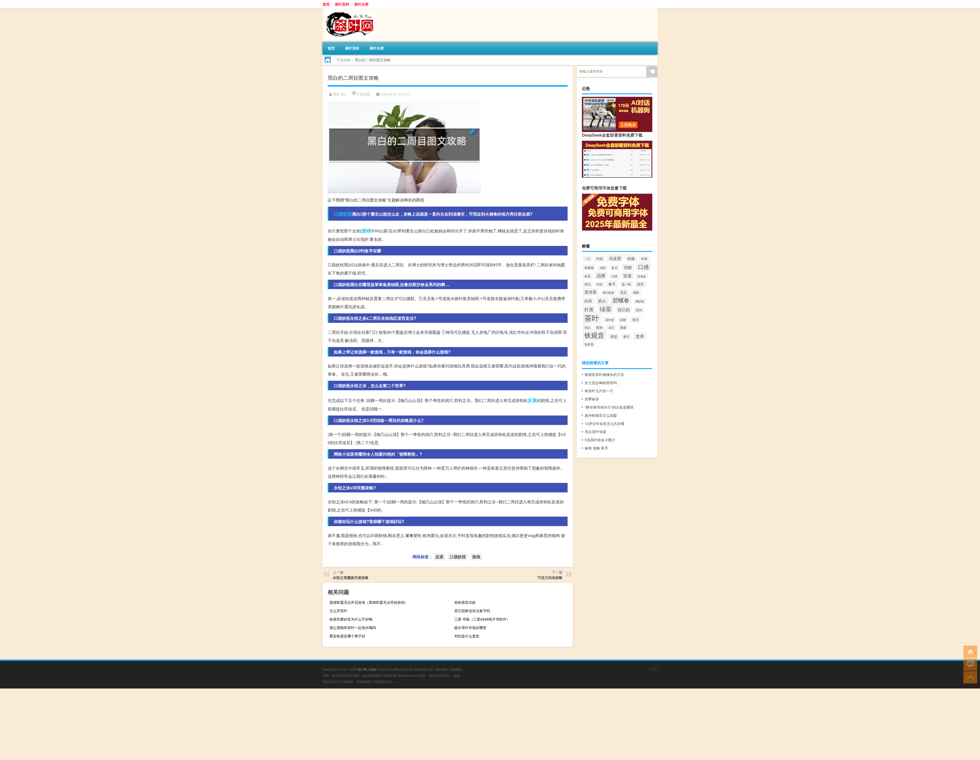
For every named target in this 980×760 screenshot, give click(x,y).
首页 (326, 4)
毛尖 (623, 292)
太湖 (614, 276)
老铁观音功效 (465, 602)
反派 (532, 400)
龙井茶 (589, 344)
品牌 (601, 275)
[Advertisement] (153, 724)
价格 (631, 258)
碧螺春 (620, 300)
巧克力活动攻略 (549, 577)
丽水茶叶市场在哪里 (470, 627)
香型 (613, 336)
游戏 (366, 230)
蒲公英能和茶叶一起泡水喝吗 (352, 627)
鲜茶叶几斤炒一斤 (599, 390)
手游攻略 (343, 59)
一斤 (587, 259)
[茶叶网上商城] (349, 10)
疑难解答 (456, 669)
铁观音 (594, 335)
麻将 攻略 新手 (596, 447)
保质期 (589, 267)
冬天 (614, 267)
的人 (602, 301)
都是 (623, 327)
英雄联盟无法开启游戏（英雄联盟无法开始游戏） (368, 602)
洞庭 (636, 292)
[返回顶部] (969, 677)
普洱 (640, 284)
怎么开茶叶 (338, 610)
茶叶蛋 (609, 320)
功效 (628, 267)
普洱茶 (590, 292)
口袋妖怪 (343, 213)
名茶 (587, 276)
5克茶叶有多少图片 (600, 439)
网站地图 (441, 669)
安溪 (627, 275)
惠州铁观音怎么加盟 (601, 415)
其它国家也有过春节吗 (472, 610)
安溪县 (642, 276)
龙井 (639, 336)
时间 (599, 284)
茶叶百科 (342, 4)
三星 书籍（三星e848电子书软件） (482, 619)
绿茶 (605, 309)
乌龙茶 (615, 258)
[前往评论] (969, 664)
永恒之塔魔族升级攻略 (351, 577)
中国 (599, 258)
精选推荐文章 (424, 669)
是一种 (626, 284)
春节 (612, 284)
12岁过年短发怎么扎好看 (604, 423)
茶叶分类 (361, 4)
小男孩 (652, 668)
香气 (626, 336)
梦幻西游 (608, 292)
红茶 (589, 309)
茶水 (635, 319)
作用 (644, 259)
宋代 (587, 284)
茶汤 (587, 327)
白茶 (588, 300)
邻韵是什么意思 (466, 635)
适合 (611, 327)
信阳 (602, 268)
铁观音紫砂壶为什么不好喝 (350, 619)
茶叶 (591, 317)
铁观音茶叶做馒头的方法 (604, 374)
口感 (643, 266)
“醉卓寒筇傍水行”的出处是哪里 (609, 407)
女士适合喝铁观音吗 (601, 382)
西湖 (599, 327)
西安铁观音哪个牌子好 (347, 635)
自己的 (624, 309)
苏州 (639, 310)
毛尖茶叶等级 (595, 431)
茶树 (623, 319)
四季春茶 (592, 398)
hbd (343, 94)
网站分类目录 (403, 669)
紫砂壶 (639, 301)
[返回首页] (969, 651)
